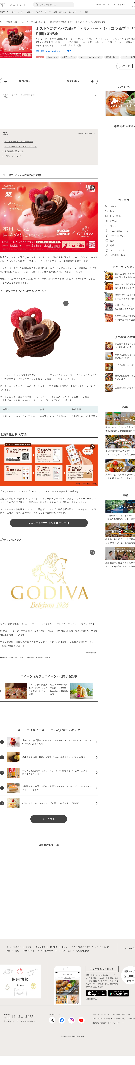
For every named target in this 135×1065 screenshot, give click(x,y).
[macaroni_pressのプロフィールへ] (49, 96)
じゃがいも (72, 12)
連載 (17, 951)
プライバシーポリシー (116, 1023)
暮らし (65, 947)
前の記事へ (24, 81)
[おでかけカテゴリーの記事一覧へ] (40, 57)
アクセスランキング (49, 951)
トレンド (111, 4)
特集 (8, 951)
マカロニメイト (29, 951)
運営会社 (96, 1023)
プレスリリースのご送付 (101, 1019)
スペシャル (66, 951)
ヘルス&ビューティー (81, 947)
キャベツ (48, 12)
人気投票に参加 (82, 951)
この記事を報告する (92, 652)
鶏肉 (86, 12)
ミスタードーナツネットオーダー (47, 522)
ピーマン (21, 12)
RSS (113, 1018)
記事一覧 (96, 1014)
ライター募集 (115, 1014)
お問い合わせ (126, 1014)
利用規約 (103, 1023)
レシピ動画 (100, 4)
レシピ (29, 947)
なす (13, 12)
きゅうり (39, 12)
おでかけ (53, 947)
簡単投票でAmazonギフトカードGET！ (54, 51)
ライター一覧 (105, 1014)
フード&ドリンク (102, 947)
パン (80, 12)
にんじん (62, 12)
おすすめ (121, 4)
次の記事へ (73, 81)
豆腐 (55, 12)
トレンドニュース (14, 947)
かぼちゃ (30, 12)
